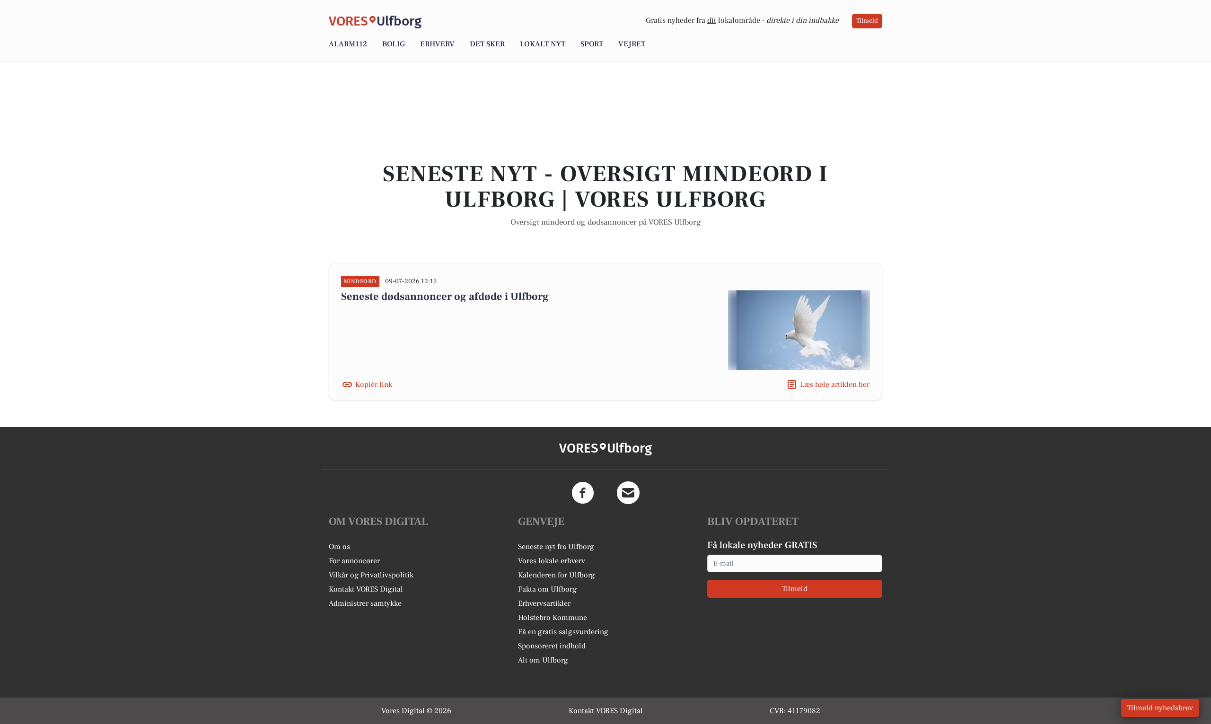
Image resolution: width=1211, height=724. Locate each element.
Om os (339, 546)
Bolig (393, 44)
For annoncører (354, 561)
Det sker (487, 44)
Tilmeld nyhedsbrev (1160, 708)
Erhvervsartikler (544, 603)
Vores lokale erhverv (551, 561)
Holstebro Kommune (552, 617)
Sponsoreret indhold (552, 646)
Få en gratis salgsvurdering (563, 632)
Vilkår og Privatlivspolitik (371, 575)
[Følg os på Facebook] (582, 492)
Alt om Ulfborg (543, 660)
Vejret (631, 44)
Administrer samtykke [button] (365, 603)
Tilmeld (867, 21)
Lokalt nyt (542, 44)
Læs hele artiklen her (834, 384)
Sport (591, 44)
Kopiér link (373, 384)
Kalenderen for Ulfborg (556, 575)
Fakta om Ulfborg (547, 589)
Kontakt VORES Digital (366, 589)
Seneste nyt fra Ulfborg (556, 546)
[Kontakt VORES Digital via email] (628, 492)
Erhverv (437, 44)
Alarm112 (348, 44)
